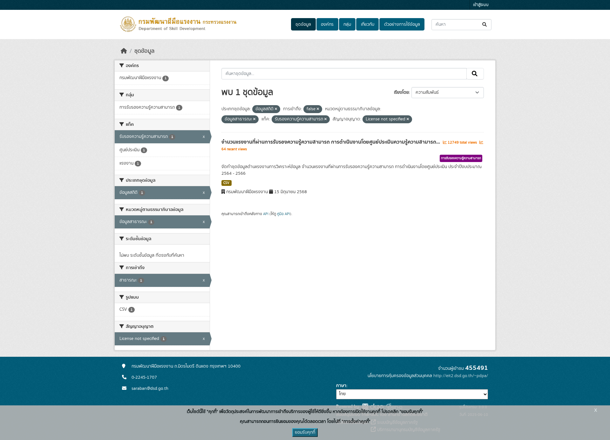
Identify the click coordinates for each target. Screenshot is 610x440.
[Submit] (485, 24)
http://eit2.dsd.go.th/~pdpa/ (460, 376)
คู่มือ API (283, 214)
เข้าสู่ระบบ (481, 5)
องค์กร (327, 24)
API (265, 214)
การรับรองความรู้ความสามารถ (461, 158)
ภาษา (341, 385)
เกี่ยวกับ (367, 24)
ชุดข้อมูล (303, 24)
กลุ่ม (347, 24)
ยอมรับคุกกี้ (305, 432)
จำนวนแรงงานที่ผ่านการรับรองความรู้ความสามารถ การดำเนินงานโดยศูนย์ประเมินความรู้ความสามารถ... (331, 142)
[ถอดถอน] (276, 109)
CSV (226, 183)
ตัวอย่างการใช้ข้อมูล (402, 24)
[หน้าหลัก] (124, 51)
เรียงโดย (401, 92)
